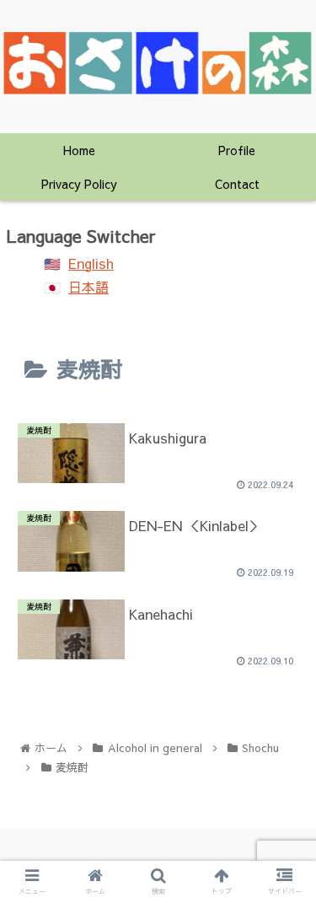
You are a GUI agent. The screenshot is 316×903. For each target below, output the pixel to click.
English (91, 263)
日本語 (88, 286)
